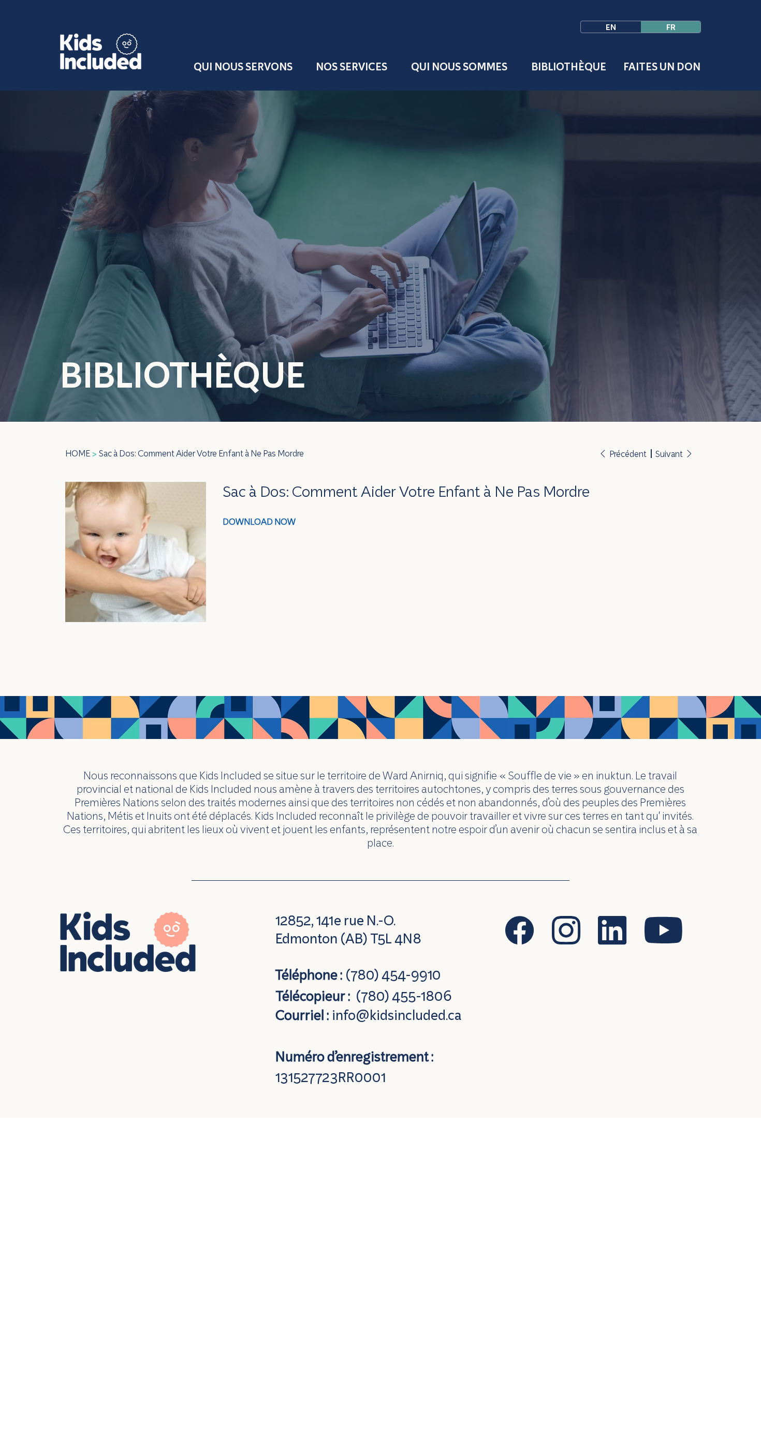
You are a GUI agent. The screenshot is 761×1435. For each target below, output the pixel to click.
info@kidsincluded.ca (396, 1015)
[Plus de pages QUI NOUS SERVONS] (297, 66)
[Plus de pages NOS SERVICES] (391, 66)
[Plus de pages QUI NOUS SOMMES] (512, 66)
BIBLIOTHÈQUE (182, 374)
